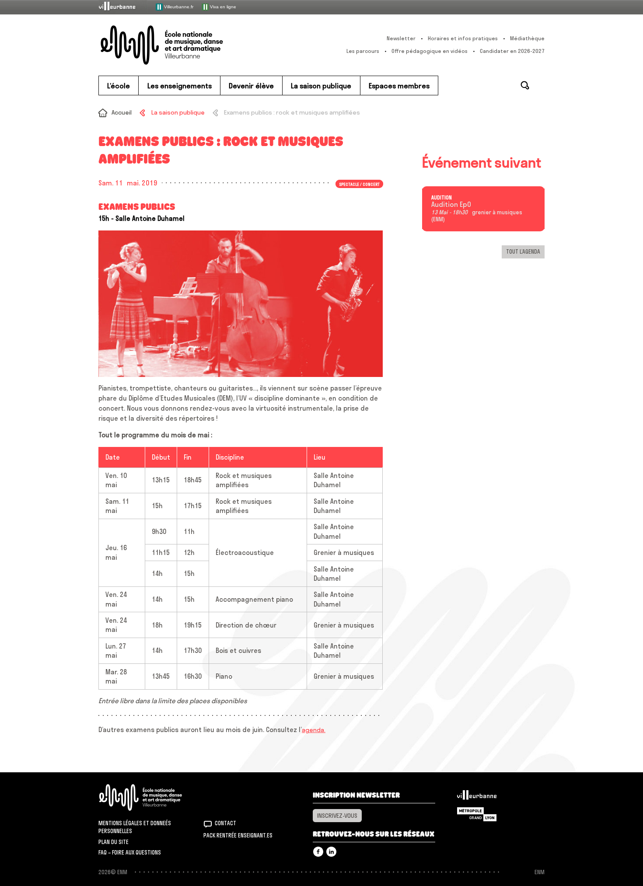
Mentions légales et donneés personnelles (134, 827)
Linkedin (331, 851)
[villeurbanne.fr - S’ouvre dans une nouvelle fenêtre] (122, 7)
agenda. (313, 730)
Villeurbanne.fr (178, 6)
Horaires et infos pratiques (463, 38)
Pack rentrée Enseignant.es (238, 835)
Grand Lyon (476, 814)
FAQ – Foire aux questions (129, 852)
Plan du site (113, 841)
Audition (441, 198)
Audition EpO (451, 204)
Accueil (122, 112)
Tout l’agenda (523, 251)
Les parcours (362, 51)
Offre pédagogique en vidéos (429, 51)
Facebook (318, 851)
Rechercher (525, 85)
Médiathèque (527, 38)
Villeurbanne (476, 797)
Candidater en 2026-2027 (512, 51)
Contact (225, 823)
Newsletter (401, 38)
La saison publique (177, 112)
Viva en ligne (222, 6)
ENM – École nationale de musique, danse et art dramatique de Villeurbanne (179, 45)
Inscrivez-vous (337, 816)
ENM (152, 797)
